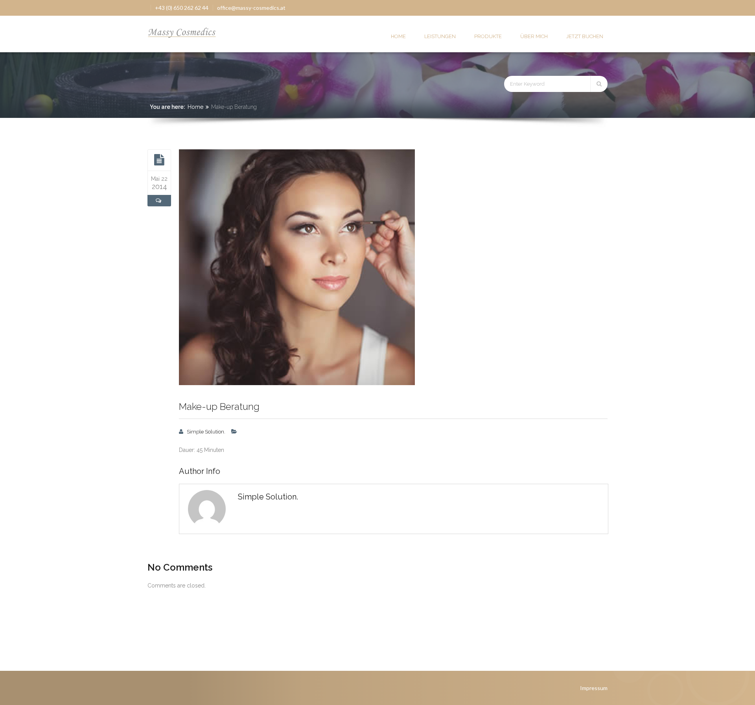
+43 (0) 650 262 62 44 (181, 8)
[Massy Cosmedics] (182, 30)
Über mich (534, 36)
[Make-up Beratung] (159, 160)
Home (398, 36)
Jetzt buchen (584, 36)
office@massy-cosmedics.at (251, 8)
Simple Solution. (206, 432)
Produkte (488, 36)
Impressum (594, 688)
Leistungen (440, 36)
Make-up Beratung (219, 406)
